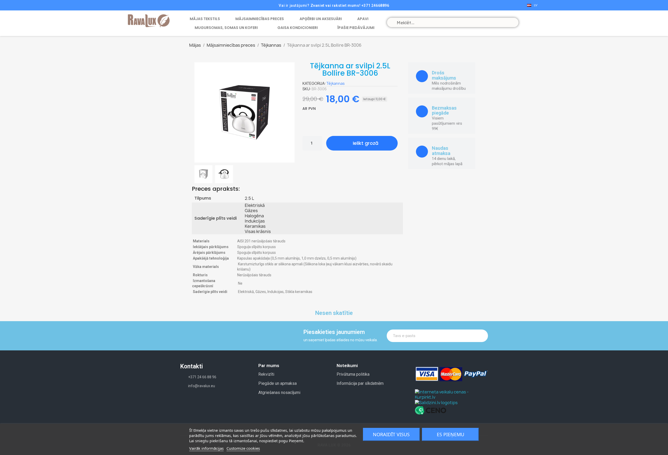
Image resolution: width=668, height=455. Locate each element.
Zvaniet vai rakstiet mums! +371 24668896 (350, 5)
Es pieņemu (450, 434)
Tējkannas (335, 83)
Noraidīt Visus (391, 434)
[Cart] (527, 22)
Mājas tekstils (205, 18)
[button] (200, 112)
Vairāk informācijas (206, 448)
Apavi (362, 18)
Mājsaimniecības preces (259, 18)
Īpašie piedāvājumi (355, 27)
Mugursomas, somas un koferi (226, 27)
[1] (480, 336)
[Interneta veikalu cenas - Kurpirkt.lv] (451, 394)
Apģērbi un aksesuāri (321, 18)
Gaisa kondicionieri (297, 27)
